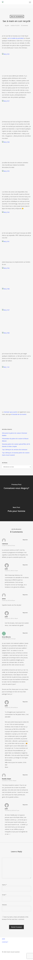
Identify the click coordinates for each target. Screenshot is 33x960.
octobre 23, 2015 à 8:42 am (11, 707)
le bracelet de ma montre (18, 414)
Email (4, 895)
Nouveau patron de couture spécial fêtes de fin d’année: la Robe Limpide (16, 445)
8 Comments (24, 25)
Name (4, 885)
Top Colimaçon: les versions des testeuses (14, 449)
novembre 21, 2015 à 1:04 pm (9, 780)
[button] (30, 2)
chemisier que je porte (10, 412)
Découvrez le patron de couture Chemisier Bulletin (14, 434)
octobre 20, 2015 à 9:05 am (8, 600)
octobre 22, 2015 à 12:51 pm (9, 638)
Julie (8, 25)
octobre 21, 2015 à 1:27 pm (11, 570)
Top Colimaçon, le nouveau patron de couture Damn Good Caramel (15, 454)
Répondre (25, 539)
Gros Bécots (6, 637)
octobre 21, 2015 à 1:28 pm (11, 618)
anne (4, 599)
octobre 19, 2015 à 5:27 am (8, 545)
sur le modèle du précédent (16, 38)
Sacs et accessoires (17, 16)
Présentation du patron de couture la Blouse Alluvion (15, 440)
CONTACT (5, 942)
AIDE (3, 939)
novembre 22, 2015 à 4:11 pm (12, 810)
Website (4, 905)
